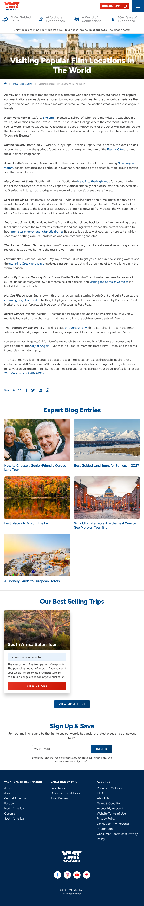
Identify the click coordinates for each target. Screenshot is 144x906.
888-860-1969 (34, 373)
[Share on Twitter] (33, 390)
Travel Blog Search (23, 83)
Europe (9, 803)
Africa (8, 788)
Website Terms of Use (111, 813)
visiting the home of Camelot (109, 282)
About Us (103, 798)
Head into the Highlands (93, 181)
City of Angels (39, 346)
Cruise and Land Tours (65, 793)
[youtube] (77, 875)
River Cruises (59, 798)
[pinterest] (86, 875)
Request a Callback (109, 788)
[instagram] (67, 875)
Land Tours (58, 788)
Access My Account (110, 808)
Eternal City (115, 149)
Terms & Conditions (110, 803)
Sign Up (101, 749)
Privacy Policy (100, 757)
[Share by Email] (19, 390)
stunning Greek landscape (26, 263)
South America (14, 818)
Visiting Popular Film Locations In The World (61, 83)
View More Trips (72, 704)
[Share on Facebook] (26, 390)
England (48, 117)
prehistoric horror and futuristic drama (37, 231)
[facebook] (57, 875)
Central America (15, 798)
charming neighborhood (20, 300)
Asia (7, 793)
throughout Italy (76, 327)
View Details (37, 685)
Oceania (9, 813)
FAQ (100, 793)
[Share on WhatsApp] (47, 390)
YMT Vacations (14, 373)
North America (14, 808)
